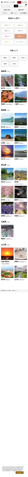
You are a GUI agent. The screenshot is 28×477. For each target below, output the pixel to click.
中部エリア (20, 30)
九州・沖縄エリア (20, 42)
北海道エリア (7, 25)
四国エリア (7, 42)
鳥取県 (5, 57)
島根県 (14, 57)
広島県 (5, 63)
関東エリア (7, 30)
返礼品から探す (7, 9)
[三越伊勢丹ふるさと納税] (8, 2)
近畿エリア (7, 36)
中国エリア (20, 36)
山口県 (14, 63)
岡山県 (23, 57)
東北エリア (20, 25)
